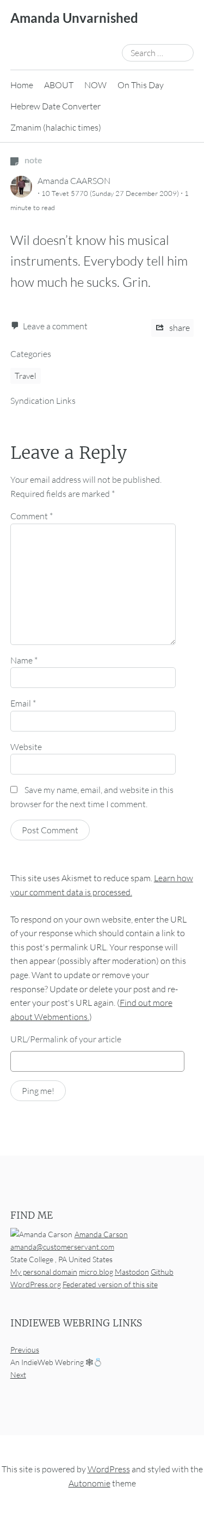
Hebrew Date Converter (55, 106)
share (179, 327)
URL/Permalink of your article (65, 1039)
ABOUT (58, 84)
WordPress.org (35, 1284)
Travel (25, 376)
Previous (24, 1349)
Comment (31, 516)
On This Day (141, 84)
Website (26, 746)
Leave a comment (55, 326)
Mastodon (132, 1271)
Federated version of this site (110, 1284)
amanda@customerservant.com (62, 1246)
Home (21, 84)
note (32, 160)
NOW (95, 84)
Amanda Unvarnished (74, 18)
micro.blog (96, 1271)
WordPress (109, 1469)
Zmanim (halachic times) (55, 127)
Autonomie (89, 1483)
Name (24, 660)
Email (23, 703)
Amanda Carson (101, 1234)
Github (162, 1271)
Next (18, 1374)
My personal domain (43, 1271)
